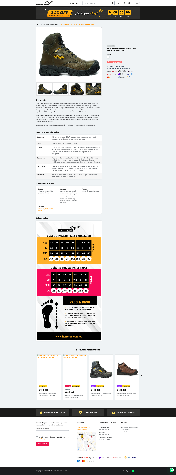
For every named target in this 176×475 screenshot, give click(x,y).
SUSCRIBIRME (42, 444)
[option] (69, 54)
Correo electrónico (42, 429)
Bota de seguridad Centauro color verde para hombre (77, 24)
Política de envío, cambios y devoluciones (130, 428)
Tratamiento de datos (128, 432)
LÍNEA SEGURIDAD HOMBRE (49, 24)
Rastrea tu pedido (73, 3)
